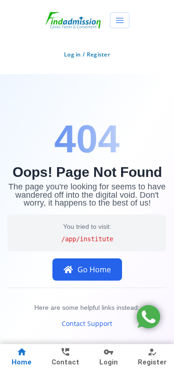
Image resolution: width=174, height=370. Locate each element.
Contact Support (87, 323)
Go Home (94, 269)
